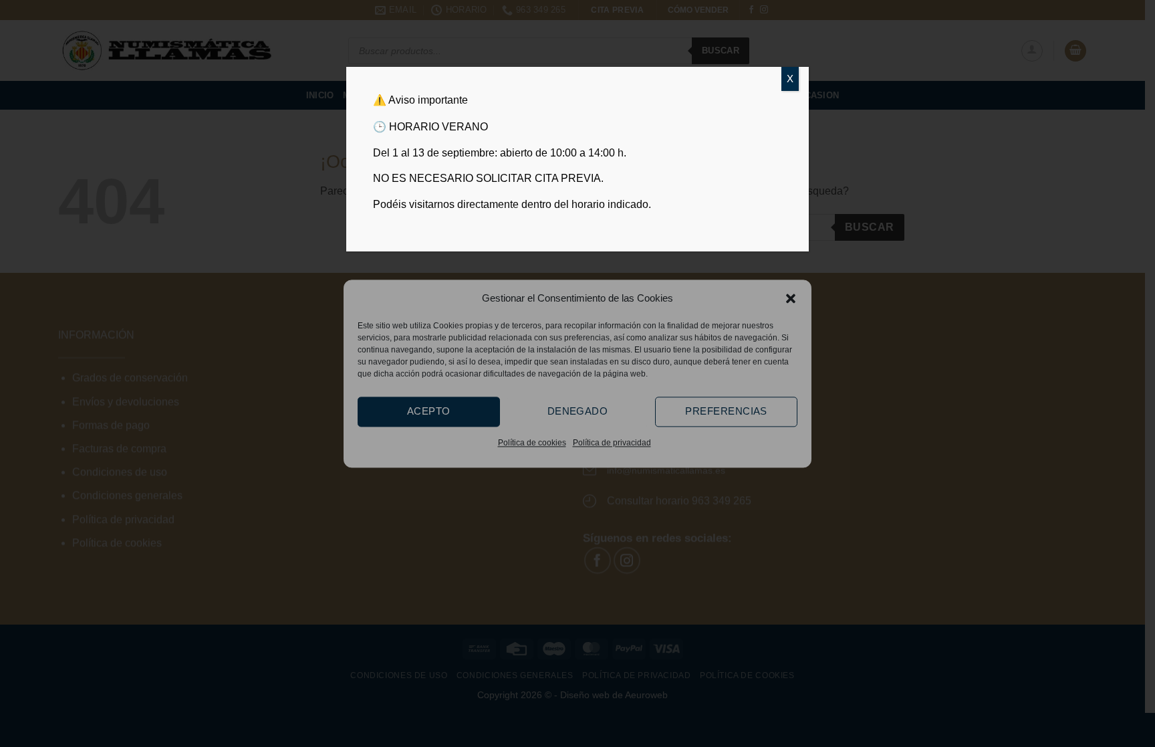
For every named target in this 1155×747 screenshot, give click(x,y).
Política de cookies (532, 442)
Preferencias (726, 411)
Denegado (577, 411)
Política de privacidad (612, 442)
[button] (790, 298)
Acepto (429, 411)
